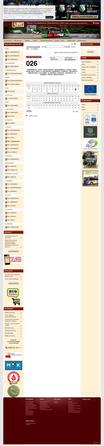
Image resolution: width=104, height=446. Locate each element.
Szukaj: (44, 46)
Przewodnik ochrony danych (89, 75)
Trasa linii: (73, 46)
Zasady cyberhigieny (87, 77)
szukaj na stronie (87, 44)
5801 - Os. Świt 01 (11, 205)
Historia (83, 104)
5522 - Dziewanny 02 (12, 169)
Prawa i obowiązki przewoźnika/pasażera (10, 316)
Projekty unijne (71, 40)
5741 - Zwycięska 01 (12, 191)
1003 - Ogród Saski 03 (12, 112)
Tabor (83, 107)
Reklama (27, 40)
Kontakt (57, 40)
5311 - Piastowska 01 (12, 133)
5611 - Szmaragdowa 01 (13, 159)
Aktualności (56, 403)
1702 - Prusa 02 (11, 91)
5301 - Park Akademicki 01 (13, 130)
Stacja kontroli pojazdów (44, 401)
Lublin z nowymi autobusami (12, 279)
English (97, 23)
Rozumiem (49, 17)
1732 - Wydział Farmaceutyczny (14, 80)
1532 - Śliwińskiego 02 (12, 59)
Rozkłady (56, 401)
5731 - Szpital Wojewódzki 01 (14, 187)
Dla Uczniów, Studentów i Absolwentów (73, 403)
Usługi (34, 40)
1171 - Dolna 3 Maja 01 (12, 98)
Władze (84, 69)
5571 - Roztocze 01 (12, 212)
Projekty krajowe (81, 40)
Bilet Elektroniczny (9, 328)
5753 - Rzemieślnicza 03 (13, 198)
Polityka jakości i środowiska (89, 67)
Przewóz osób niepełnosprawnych (44, 403)
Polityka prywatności (10, 335)
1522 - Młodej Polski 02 (12, 66)
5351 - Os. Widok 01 (12, 152)
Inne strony (57, 399)
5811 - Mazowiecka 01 (12, 202)
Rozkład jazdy (8, 40)
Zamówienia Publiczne (47, 40)
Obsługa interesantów (10, 330)
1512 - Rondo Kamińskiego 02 (14, 73)
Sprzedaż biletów (9, 333)
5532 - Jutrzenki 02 (11, 166)
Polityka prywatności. (28, 13)
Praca (62, 40)
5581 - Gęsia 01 (11, 220)
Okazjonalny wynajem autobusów (46, 409)
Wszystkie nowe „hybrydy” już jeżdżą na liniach (12, 275)
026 (31, 63)
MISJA (83, 64)
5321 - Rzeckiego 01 (70, 59)
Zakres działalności (86, 61)
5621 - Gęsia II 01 (11, 216)
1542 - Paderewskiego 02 (13, 52)
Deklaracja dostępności (87, 80)
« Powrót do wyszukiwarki (33, 46)
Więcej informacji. (38, 13)
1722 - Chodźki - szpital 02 (13, 84)
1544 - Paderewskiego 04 (13, 55)
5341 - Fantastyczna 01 (12, 148)
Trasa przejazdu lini (12, 44)
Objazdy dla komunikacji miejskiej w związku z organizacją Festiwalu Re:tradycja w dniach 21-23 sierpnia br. (11, 243)
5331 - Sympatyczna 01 (12, 144)
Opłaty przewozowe (10, 312)
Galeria (83, 109)
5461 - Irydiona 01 (11, 176)
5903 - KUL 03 (10, 116)
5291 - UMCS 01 (11, 123)
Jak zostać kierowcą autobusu (74, 410)
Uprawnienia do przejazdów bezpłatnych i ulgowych (11, 320)
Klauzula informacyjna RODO (74, 412)
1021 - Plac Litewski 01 (12, 105)
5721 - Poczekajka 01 (12, 184)
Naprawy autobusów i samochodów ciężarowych (45, 406)
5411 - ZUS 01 (10, 137)
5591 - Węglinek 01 (12, 227)
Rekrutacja (70, 401)
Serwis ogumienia (43, 408)
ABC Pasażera (17, 40)
